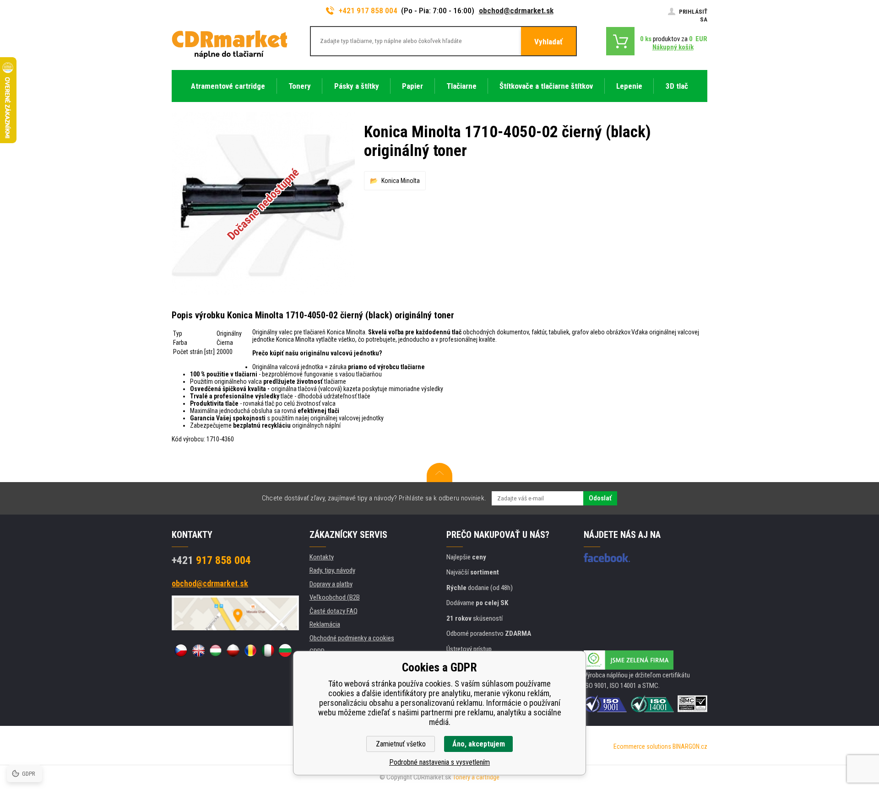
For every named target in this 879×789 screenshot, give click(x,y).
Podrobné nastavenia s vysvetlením (439, 762)
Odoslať (600, 498)
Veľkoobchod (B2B (334, 597)
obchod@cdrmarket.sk (516, 10)
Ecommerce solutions (642, 746)
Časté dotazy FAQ (333, 611)
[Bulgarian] (285, 650)
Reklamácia (324, 624)
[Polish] (233, 650)
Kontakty (321, 557)
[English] (198, 650)
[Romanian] (250, 650)
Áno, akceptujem (478, 744)
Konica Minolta (400, 180)
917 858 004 (211, 560)
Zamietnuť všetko (401, 744)
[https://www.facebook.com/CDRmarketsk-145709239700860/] (607, 557)
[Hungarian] (215, 650)
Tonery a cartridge (476, 777)
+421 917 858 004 (368, 10)
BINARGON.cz (690, 746)
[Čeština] (180, 650)
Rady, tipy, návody (332, 570)
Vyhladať (548, 41)
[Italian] (267, 650)
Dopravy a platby (331, 584)
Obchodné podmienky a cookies (351, 638)
